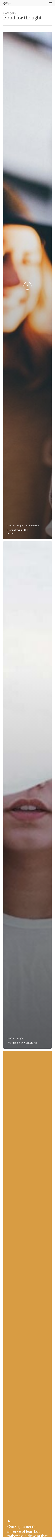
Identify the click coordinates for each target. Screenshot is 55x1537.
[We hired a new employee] (27, 794)
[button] (50, 3)
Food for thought (15, 525)
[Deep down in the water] (27, 285)
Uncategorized (32, 525)
